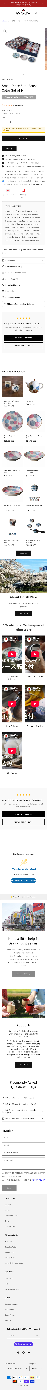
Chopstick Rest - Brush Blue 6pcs (33, 541)
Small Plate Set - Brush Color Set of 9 (23, 21)
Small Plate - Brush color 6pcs (34, 506)
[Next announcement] (42, 3)
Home (4, 21)
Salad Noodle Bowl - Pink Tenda (32, 471)
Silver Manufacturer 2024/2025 (19, 97)
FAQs (7, 1283)
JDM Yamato (9, 1309)
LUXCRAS (26, 1386)
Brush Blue (7, 79)
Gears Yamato (10, 1315)
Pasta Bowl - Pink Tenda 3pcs (12, 506)
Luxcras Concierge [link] (23, 974)
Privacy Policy (10, 1258)
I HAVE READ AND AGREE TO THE (25, 1180)
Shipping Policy (11, 1247)
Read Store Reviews (23, 338)
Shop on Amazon (11, 1304)
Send (9, 1188)
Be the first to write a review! (23, 880)
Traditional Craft (11, 1215)
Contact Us (9, 1278)
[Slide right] (28, 74)
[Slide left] (18, 74)
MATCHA (8, 1320)
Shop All (8, 1205)
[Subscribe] (37, 1335)
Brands (7, 1210)
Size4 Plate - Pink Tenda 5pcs (34, 437)
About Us (8, 1241)
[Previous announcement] (4, 3)
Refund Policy (10, 1252)
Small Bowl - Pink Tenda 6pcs (12, 471)
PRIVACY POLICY (38, 1180)
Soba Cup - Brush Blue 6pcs (11, 541)
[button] (4, 13)
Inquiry (9, 148)
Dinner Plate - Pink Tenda (10, 437)
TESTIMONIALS (10, 1226)
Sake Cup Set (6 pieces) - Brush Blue (12, 402)
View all (23, 553)
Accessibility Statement (14, 1263)
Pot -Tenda (29, 401)
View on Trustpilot (23, 346)
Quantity (5, 117)
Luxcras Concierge (12, 1289)
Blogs (7, 1221)
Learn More (23, 613)
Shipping (4, 113)
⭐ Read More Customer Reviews (23, 897)
